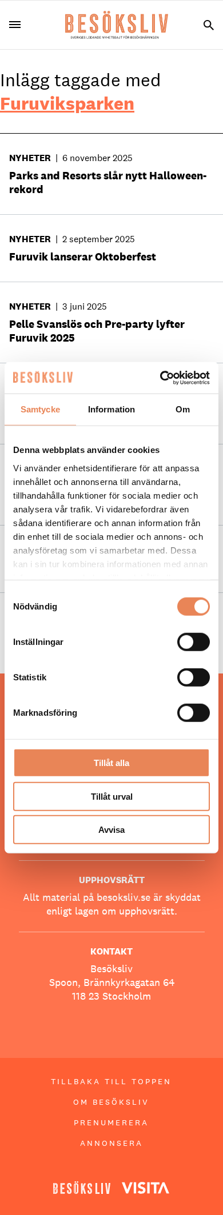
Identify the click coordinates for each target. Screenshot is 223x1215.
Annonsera (111, 1143)
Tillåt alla (111, 763)
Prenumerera (111, 1122)
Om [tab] (183, 409)
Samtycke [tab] (40, 409)
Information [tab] (111, 409)
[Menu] (19, 25)
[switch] (193, 642)
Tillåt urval (112, 796)
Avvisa (111, 830)
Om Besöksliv (111, 1102)
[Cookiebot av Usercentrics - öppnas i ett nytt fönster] (160, 377)
